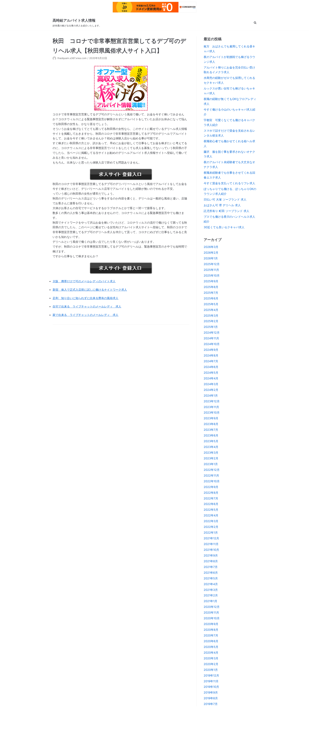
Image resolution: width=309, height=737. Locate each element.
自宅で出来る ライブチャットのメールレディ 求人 (87, 306)
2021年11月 (211, 544)
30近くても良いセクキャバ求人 (224, 227)
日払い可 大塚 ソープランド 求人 (225, 199)
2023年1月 (211, 464)
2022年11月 (211, 475)
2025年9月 (211, 281)
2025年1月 (211, 327)
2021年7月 (211, 567)
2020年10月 (212, 618)
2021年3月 (211, 590)
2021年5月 (211, 578)
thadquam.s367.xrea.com (72, 58)
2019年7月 (211, 704)
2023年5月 (211, 441)
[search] (255, 22)
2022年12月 (212, 470)
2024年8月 (211, 355)
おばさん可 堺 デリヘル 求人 (222, 205)
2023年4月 (211, 447)
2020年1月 (211, 670)
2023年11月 (211, 407)
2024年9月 (211, 350)
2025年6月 (211, 298)
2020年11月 (211, 612)
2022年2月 (211, 527)
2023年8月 (211, 424)
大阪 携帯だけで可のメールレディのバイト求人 (84, 281)
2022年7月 (211, 498)
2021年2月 (211, 595)
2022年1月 (211, 532)
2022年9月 (211, 487)
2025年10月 (212, 275)
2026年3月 (211, 247)
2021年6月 (211, 572)
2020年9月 (211, 624)
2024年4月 (211, 378)
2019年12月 (211, 675)
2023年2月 (211, 458)
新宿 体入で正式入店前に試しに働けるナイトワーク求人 (90, 289)
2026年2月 (211, 252)
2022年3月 (211, 521)
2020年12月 (212, 607)
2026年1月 (211, 258)
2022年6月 (211, 504)
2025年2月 (211, 321)
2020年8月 (211, 629)
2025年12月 (212, 264)
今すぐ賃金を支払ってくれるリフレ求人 (229, 183)
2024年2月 (211, 390)
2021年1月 (210, 601)
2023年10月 (212, 412)
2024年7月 (211, 361)
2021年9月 (211, 555)
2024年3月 (211, 384)
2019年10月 (211, 687)
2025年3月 (211, 315)
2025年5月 (211, 304)
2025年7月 (211, 292)
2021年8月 (211, 561)
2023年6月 (211, 435)
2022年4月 (211, 515)
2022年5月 (211, 509)
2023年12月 (212, 401)
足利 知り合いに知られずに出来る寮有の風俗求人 (85, 298)
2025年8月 (211, 287)
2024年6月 (211, 367)
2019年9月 (211, 692)
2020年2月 (211, 664)
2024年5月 (211, 372)
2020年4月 (211, 652)
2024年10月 (212, 344)
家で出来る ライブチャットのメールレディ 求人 (85, 315)
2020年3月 (211, 658)
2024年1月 (211, 395)
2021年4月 (211, 584)
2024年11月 (211, 338)
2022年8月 (211, 492)
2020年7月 (211, 635)
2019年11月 (211, 681)
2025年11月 (211, 270)
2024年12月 (212, 332)
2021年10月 (211, 549)
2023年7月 (211, 429)
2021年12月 (211, 538)
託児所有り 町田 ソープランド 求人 (226, 211)
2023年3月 (211, 452)
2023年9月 (211, 418)
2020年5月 (211, 647)
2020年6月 (211, 641)
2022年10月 (212, 481)
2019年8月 (211, 698)
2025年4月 (211, 310)
